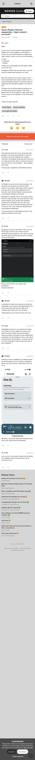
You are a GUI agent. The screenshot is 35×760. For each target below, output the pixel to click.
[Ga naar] (3, 16)
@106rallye (4, 230)
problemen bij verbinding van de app (13, 497)
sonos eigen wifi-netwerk (9, 111)
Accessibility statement (17, 550)
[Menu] (3, 3)
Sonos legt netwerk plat (9, 533)
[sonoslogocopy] (17, 4)
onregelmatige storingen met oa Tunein (14, 502)
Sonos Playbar (6, 107)
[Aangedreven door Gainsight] (17, 544)
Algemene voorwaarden (11, 548)
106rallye (7, 181)
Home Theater (7, 21)
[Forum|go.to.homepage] (13, 11)
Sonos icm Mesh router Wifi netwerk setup (14, 491)
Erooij (6, 150)
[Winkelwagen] (31, 3)
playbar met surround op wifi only (12, 478)
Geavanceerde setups (8, 493)
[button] (2, 11)
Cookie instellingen (25, 548)
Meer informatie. (28, 748)
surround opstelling (19, 107)
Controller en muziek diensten (10, 499)
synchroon (4, 520)
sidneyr (6, 43)
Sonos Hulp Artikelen (7, 488)
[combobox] (17, 16)
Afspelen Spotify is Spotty (9, 507)
